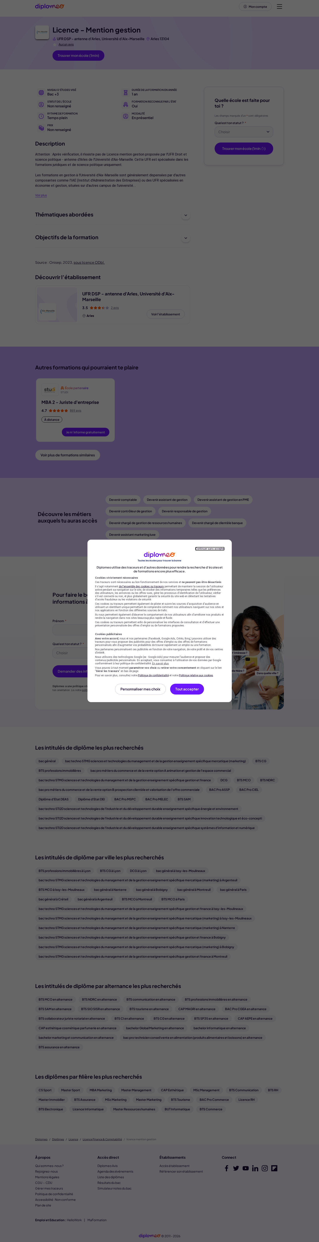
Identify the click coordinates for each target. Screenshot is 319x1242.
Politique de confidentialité (153, 675)
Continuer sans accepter (210, 548)
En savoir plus (160, 663)
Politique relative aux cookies (196, 675)
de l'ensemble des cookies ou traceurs (141, 586)
